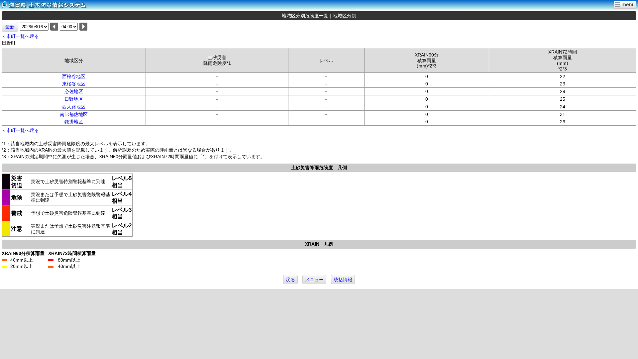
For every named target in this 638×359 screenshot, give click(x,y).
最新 (10, 27)
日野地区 (73, 99)
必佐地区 (73, 91)
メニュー (314, 279)
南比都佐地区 (74, 114)
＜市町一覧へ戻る (20, 36)
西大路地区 (73, 106)
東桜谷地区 (73, 83)
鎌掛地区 (73, 121)
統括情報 (343, 279)
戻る (290, 279)
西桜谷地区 (73, 76)
